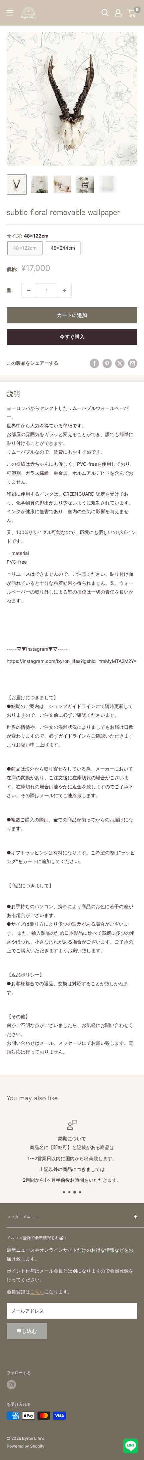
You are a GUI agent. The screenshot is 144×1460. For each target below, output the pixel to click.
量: (10, 290)
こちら (37, 1291)
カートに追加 (72, 315)
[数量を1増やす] (64, 290)
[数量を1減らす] (29, 290)
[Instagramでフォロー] (11, 1384)
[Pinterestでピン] (107, 363)
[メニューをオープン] (10, 12)
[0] (132, 13)
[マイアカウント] (118, 12)
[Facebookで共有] (94, 363)
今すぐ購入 (72, 336)
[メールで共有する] (132, 363)
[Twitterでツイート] (120, 363)
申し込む (27, 1331)
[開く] (105, 12)
